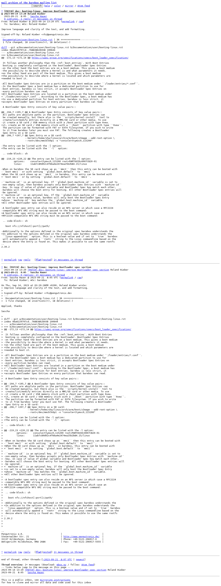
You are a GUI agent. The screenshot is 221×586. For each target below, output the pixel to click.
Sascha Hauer (38, 16)
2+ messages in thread (68, 259)
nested (47, 259)
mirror (69, 5)
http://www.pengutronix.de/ (81, 536)
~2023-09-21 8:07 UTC (57, 559)
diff (4, 47)
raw (81, 21)
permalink (68, 21)
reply (26, 259)
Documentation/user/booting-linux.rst (27, 39)
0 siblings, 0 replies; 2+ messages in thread (34, 275)
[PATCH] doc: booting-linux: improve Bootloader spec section (68, 269)
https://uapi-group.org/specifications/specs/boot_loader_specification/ (80, 57)
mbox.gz (61, 564)
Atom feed (84, 5)
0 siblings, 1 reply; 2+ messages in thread (33, 19)
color (57, 5)
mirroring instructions (55, 580)
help (47, 5)
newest (80, 559)
